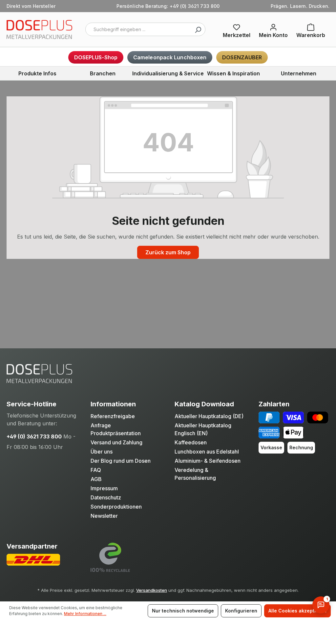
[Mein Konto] (273, 29)
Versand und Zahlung (116, 442)
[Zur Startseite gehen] (39, 29)
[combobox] (145, 29)
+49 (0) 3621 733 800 (34, 436)
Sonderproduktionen (116, 506)
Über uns (102, 451)
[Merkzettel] (237, 29)
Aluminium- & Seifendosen (208, 460)
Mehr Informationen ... (85, 613)
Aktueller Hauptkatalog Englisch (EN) (203, 429)
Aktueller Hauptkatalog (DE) (209, 416)
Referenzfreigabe (113, 416)
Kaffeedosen (191, 442)
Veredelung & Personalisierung (195, 474)
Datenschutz (106, 497)
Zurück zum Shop (168, 252)
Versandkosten (151, 590)
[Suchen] (197, 29)
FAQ (96, 470)
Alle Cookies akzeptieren (297, 610)
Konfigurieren (241, 610)
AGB (96, 479)
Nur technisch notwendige (183, 610)
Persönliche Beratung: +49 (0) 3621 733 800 (168, 6)
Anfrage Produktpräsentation (116, 429)
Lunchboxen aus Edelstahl (207, 451)
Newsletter (104, 516)
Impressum (104, 488)
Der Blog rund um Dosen (121, 460)
